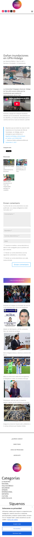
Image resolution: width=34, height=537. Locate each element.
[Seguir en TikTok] (3, 11)
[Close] (32, 507)
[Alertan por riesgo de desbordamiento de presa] (8, 162)
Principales (12, 63)
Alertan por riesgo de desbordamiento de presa (8, 168)
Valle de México (7, 486)
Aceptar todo (17, 524)
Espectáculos (7, 498)
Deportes (5, 494)
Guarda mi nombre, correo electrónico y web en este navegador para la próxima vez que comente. (16, 247)
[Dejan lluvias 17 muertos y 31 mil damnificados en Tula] (21, 162)
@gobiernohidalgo (11, 136)
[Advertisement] (17, 31)
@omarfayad (21, 136)
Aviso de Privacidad (17, 450)
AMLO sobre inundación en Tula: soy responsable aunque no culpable (7, 186)
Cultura (5, 496)
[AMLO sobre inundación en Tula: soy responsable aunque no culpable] (8, 177)
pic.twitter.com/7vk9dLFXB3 (14, 138)
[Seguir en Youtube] (14, 11)
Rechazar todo (17, 533)
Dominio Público (10, 61)
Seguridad (6, 488)
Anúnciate (17, 455)
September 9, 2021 (11, 142)
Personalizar (17, 528)
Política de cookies (12, 519)
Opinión (4, 490)
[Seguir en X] (11, 11)
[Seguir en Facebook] (6, 11)
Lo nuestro (6, 482)
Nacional (6, 63)
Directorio (17, 444)
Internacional (7, 492)
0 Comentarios (21, 63)
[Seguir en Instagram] (8, 11)
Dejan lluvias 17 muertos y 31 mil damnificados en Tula (21, 168)
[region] (17, 521)
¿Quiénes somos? (17, 439)
